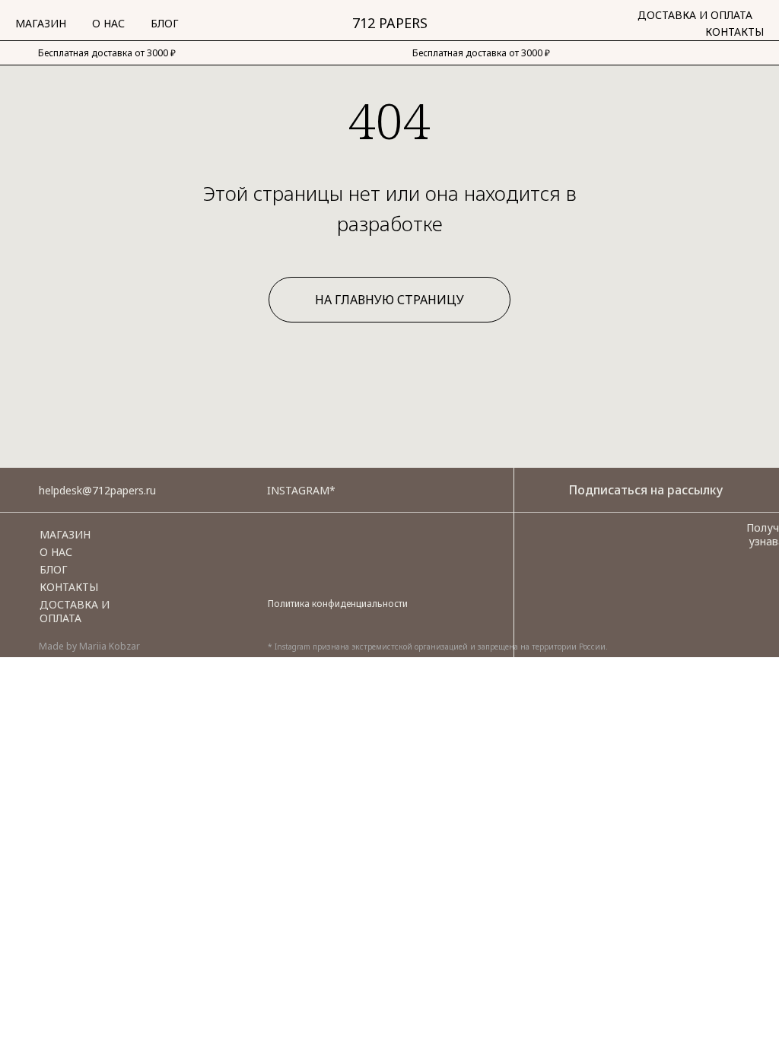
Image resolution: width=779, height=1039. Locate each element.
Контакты (734, 31)
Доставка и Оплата (695, 15)
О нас (108, 23)
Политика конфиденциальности (338, 603)
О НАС (56, 552)
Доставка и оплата (75, 611)
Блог (165, 23)
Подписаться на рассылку (645, 489)
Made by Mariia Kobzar (89, 646)
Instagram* (301, 490)
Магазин (40, 23)
